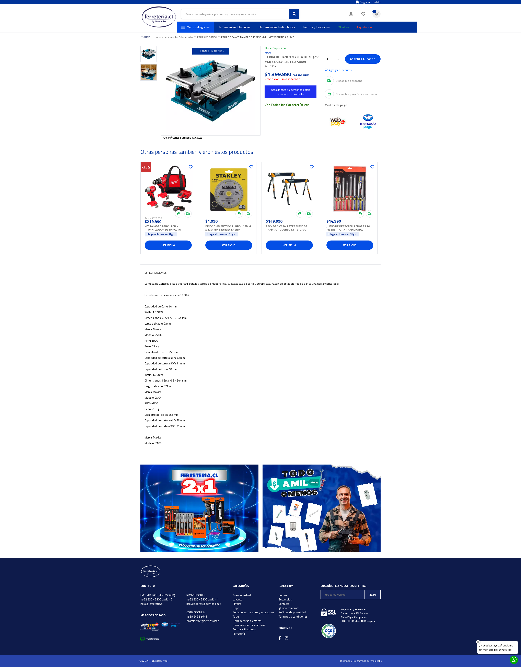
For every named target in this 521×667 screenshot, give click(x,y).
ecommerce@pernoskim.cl (202, 621)
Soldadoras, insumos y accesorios (253, 612)
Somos (283, 595)
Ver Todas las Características (287, 104)
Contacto (284, 603)
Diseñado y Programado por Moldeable (361, 661)
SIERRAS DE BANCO (206, 37)
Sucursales (285, 599)
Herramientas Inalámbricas (277, 27)
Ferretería (239, 633)
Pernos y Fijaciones (316, 27)
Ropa (236, 608)
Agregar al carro (362, 59)
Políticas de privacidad (292, 612)
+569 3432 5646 (196, 616)
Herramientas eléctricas (247, 621)
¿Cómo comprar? (289, 608)
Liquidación (364, 27)
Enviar (372, 595)
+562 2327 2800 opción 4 (202, 599)
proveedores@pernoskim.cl (203, 603)
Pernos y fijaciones (244, 629)
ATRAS (147, 37)
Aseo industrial (242, 595)
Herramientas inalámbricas (249, 625)
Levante (237, 599)
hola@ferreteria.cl (151, 603)
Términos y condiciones (293, 616)
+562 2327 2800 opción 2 (156, 599)
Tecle (236, 616)
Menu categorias (198, 27)
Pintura (237, 603)
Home (158, 37)
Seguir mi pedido (370, 2)
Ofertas (343, 27)
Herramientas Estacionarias (178, 37)
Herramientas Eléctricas (234, 27)
